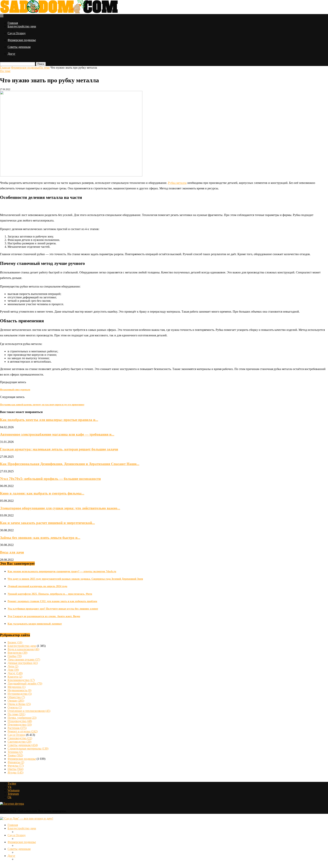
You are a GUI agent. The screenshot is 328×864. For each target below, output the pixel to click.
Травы (15, 755)
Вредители (17, 652)
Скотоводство (19, 741)
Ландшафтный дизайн (25, 683)
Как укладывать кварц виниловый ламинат (35, 623)
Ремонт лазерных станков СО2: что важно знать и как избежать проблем (52, 601)
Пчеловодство (20, 724)
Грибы (15, 656)
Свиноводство (20, 738)
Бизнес (15, 642)
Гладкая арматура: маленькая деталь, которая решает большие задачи (59, 449)
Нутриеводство (20, 693)
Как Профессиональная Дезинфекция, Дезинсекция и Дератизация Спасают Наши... (69, 464)
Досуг (11, 53)
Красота (15, 676)
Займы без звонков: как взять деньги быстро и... (40, 538)
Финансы (16, 762)
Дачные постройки (23, 663)
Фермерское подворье (22, 40)
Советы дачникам (19, 46)
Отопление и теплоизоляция (29, 710)
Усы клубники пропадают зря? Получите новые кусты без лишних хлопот (53, 608)
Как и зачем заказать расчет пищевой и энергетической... (47, 523)
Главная (13, 23)
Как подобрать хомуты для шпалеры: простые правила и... (49, 420)
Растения (17, 728)
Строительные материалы (28, 748)
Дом (13, 669)
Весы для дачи (12, 552)
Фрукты (16, 765)
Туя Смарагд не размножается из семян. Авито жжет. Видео (44, 616)
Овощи (16, 700)
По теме (44, 67)
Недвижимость (19, 690)
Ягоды (15, 772)
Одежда (15, 707)
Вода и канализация (23, 649)
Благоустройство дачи (22, 26)
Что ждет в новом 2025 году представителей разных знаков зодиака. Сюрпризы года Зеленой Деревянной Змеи (75, 578)
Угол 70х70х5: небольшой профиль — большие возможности (50, 479)
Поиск (40, 64)
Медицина (16, 686)
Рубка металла (177, 182)
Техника (15, 752)
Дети (13, 666)
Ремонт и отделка (23, 731)
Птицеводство (20, 721)
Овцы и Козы (19, 704)
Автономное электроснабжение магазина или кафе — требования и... (57, 434)
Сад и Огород (16, 33)
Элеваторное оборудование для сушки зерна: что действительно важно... (60, 508)
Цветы (15, 769)
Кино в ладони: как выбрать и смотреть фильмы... (42, 493)
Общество (16, 697)
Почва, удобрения (22, 717)
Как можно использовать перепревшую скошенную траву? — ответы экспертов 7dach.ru (62, 571)
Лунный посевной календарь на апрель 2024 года (37, 586)
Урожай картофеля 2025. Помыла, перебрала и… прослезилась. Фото (50, 593)
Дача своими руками (24, 659)
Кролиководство (21, 680)
